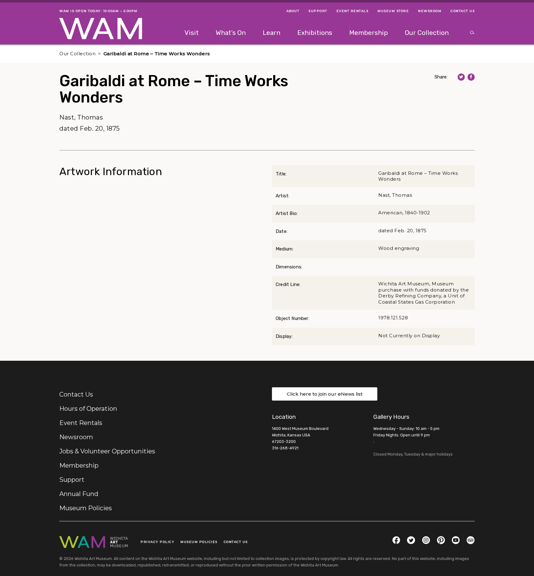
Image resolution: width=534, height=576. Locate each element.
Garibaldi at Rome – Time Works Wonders (157, 54)
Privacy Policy (157, 542)
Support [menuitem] (317, 11)
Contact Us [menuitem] (463, 11)
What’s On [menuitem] (231, 32)
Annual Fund (78, 494)
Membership (79, 465)
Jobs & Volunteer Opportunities (107, 451)
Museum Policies (85, 508)
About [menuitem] (292, 11)
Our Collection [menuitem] (427, 32)
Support (71, 479)
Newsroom (76, 437)
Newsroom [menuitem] (429, 11)
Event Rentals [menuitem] (353, 11)
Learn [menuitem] (271, 32)
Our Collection (77, 54)
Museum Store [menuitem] (393, 11)
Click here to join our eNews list (324, 394)
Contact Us (76, 394)
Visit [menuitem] (191, 32)
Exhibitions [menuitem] (314, 32)
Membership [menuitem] (368, 32)
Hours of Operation (88, 408)
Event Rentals (80, 423)
